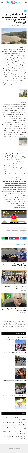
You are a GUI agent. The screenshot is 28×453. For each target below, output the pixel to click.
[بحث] (2, 2)
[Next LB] (14, 2)
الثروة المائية (17, 228)
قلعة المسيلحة (15, 230)
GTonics (15, 448)
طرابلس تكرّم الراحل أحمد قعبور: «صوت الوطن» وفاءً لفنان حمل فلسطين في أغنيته (14, 432)
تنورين (12, 228)
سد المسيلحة (23, 230)
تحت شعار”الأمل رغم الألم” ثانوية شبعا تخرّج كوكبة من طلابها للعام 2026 (15, 265)
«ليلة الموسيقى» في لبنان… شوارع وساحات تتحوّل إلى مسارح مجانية (15, 437)
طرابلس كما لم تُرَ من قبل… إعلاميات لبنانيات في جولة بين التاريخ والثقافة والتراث (15, 287)
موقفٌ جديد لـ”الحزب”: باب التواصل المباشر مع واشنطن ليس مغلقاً (14, 310)
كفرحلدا (8, 230)
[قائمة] (26, 2)
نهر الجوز (24, 232)
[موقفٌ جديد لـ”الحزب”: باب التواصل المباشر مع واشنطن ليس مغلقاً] (14, 300)
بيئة (25, 11)
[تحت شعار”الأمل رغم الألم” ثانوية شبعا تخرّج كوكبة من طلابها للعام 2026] (14, 255)
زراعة (8, 228)
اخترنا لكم (24, 228)
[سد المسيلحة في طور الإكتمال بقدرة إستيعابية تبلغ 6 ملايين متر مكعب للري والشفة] (14, 36)
